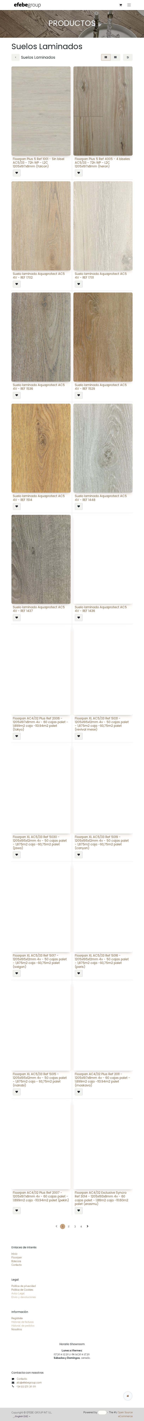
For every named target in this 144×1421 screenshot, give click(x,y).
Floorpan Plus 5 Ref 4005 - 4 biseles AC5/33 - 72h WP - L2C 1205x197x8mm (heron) (102, 162)
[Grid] (106, 57)
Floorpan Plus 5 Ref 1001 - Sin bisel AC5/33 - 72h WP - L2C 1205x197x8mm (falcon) (38, 162)
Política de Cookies (22, 1289)
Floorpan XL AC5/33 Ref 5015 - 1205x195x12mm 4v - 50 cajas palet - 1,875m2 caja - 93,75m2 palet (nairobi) (40, 1079)
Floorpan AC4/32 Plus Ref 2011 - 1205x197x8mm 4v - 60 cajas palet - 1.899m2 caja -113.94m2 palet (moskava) (102, 1079)
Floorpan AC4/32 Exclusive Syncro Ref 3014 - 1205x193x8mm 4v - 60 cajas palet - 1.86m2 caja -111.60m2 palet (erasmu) (101, 1198)
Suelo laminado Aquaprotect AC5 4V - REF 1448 (101, 498)
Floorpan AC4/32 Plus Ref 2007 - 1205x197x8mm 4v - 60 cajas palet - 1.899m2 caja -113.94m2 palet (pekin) (41, 1196)
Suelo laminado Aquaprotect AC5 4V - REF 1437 (39, 609)
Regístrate (17, 1318)
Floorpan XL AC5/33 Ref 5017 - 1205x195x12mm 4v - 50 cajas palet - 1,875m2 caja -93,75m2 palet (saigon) (40, 961)
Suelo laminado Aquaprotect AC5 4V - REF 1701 (101, 276)
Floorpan (16, 1257)
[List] (115, 57)
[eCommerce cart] (120, 4)
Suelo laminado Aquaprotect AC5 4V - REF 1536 (39, 387)
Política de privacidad (23, 1286)
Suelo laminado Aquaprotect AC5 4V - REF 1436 (101, 609)
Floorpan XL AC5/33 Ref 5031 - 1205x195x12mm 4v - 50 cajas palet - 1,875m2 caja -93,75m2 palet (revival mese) (102, 724)
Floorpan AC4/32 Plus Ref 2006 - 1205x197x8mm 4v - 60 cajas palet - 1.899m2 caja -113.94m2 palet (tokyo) (40, 724)
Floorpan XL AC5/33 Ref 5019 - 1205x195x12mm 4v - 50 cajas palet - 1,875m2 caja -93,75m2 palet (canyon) (102, 842)
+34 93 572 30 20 (26, 1386)
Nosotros (16, 1329)
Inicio (14, 1253)
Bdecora (16, 1261)
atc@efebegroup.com (29, 1382)
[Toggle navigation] (129, 5)
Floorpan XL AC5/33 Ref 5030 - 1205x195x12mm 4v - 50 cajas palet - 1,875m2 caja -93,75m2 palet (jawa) (40, 842)
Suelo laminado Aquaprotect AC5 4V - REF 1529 (101, 387)
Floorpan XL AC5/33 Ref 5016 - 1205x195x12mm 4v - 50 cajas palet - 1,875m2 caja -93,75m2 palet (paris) (102, 961)
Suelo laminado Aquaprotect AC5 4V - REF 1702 (39, 276)
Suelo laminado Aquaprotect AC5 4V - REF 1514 (39, 498)
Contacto (16, 1264)
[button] (17, 172)
